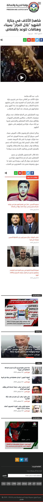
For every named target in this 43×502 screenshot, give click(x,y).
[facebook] (41, 40)
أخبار (34, 483)
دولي (19, 483)
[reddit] (33, 40)
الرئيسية (39, 483)
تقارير (29, 483)
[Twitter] (22, 460)
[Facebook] (26, 460)
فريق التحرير (37, 354)
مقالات (14, 483)
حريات (29, 33)
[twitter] (37, 40)
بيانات (8, 483)
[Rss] (17, 460)
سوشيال (24, 483)
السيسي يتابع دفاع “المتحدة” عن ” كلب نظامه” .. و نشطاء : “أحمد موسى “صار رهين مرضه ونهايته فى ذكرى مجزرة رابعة (22, 349)
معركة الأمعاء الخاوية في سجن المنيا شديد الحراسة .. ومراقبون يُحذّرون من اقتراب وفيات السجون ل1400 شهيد (24, 272)
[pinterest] (29, 40)
